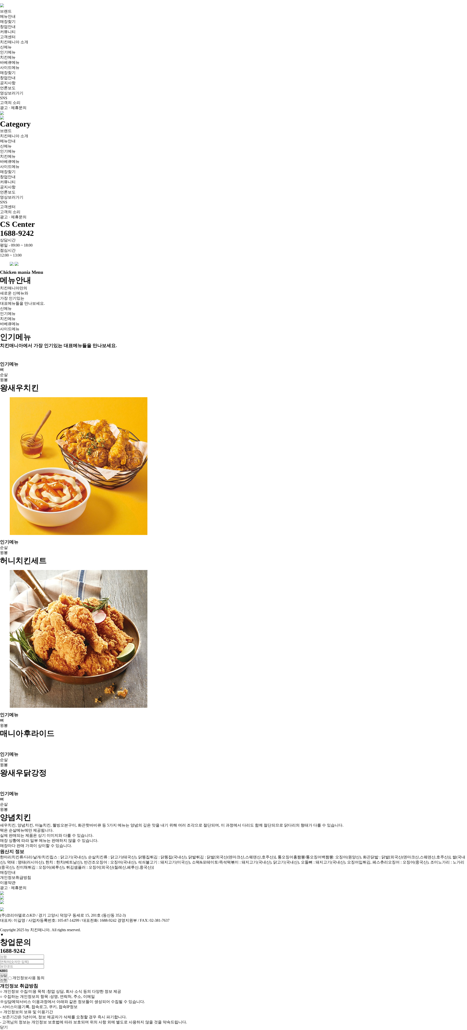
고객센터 (8, 37)
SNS (3, 98)
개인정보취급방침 (15, 877)
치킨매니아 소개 (14, 42)
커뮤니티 (8, 32)
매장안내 (8, 872)
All (54, 930)
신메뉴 (6, 47)
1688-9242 (17, 233)
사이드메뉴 (9, 67)
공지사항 (8, 83)
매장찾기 (8, 21)
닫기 (4, 1027)
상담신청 (3, 978)
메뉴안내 (8, 16)
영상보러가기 (11, 93)
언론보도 (8, 88)
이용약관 (8, 883)
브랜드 (6, 11)
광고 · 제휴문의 (13, 108)
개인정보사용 (24, 978)
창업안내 (8, 27)
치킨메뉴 (8, 57)
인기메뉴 (8, 52)
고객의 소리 (10, 103)
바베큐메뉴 (9, 62)
